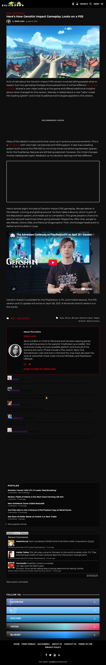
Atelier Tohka (22, 552)
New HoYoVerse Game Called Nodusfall (26, 503)
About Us (57, 644)
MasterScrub (22, 541)
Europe (75, 318)
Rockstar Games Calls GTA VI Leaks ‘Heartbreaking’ (32, 490)
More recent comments (17, 582)
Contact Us (70, 644)
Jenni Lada (19, 21)
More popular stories (17, 524)
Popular (24, 533)
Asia (62, 318)
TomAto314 (21, 563)
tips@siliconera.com (58, 662)
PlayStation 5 (18, 13)
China (68, 318)
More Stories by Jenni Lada (40, 369)
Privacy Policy (53, 647)
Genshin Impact (86, 318)
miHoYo (83, 321)
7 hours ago (56, 571)
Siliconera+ (43, 644)
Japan (97, 318)
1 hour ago (50, 547)
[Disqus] (53, 407)
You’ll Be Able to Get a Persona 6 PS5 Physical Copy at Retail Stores (39, 510)
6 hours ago (50, 558)
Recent (17, 533)
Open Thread (28, 644)
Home (17, 644)
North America (94, 321)
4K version (14, 145)
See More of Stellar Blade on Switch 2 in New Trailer (32, 516)
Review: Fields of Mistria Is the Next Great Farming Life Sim (36, 497)
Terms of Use (85, 644)
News (8, 13)
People (10, 533)
